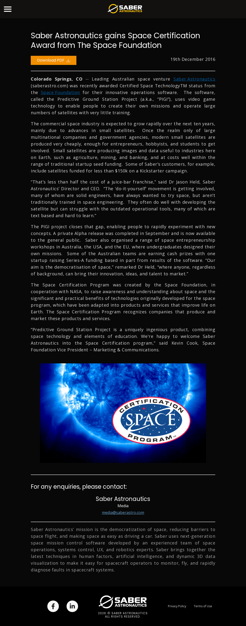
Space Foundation (60, 92)
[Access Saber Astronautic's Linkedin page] (72, 606)
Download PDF (50, 60)
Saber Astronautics (194, 79)
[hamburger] (8, 9)
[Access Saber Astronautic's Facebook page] (53, 606)
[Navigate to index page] (125, 9)
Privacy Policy (177, 606)
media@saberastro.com (123, 512)
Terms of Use (203, 606)
